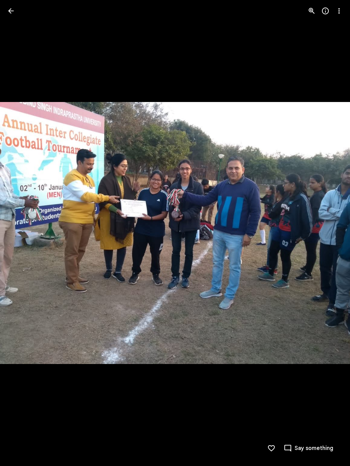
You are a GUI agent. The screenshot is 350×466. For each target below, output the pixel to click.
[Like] (271, 448)
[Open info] (325, 11)
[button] (19, 233)
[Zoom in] (312, 11)
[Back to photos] (11, 11)
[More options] (339, 11)
